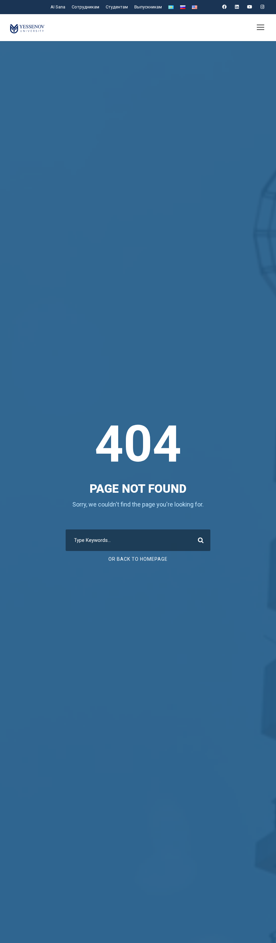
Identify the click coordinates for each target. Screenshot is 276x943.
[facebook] (224, 6)
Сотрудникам (85, 6)
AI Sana (57, 6)
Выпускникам (148, 6)
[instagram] (262, 6)
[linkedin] (237, 6)
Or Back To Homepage (138, 559)
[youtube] (249, 6)
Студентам (117, 6)
